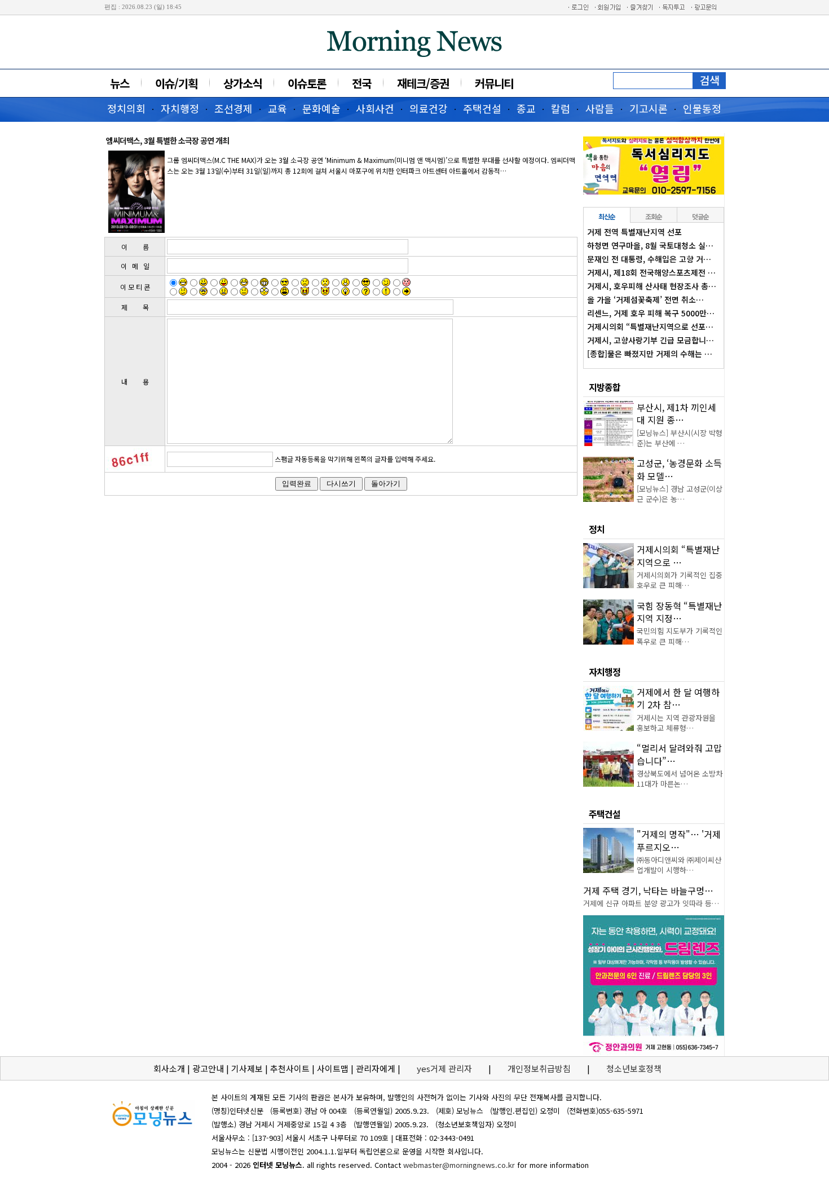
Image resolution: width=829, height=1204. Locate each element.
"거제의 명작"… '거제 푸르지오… (679, 840)
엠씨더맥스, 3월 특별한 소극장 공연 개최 (167, 140)
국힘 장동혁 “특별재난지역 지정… (679, 612)
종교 (526, 108)
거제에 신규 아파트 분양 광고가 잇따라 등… (651, 903)
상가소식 (242, 83)
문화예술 (321, 108)
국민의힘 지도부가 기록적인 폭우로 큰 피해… (679, 635)
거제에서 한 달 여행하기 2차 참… (678, 698)
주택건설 (482, 108)
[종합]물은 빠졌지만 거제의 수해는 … (649, 353)
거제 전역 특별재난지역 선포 (634, 231)
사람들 (599, 108)
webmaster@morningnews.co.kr (459, 1164)
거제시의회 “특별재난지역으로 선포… (650, 326)
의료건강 (428, 108)
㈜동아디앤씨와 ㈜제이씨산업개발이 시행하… (679, 864)
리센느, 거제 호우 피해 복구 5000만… (651, 313)
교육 (277, 108)
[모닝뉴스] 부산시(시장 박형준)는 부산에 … (679, 437)
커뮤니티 (494, 83)
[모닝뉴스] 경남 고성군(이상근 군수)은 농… (679, 493)
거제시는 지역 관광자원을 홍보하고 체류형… (676, 722)
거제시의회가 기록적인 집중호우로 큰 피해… (679, 580)
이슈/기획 (176, 83)
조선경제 (233, 108)
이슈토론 (307, 83)
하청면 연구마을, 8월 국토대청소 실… (650, 245)
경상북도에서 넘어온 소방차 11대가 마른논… (679, 778)
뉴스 (119, 83)
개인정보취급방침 (539, 1068)
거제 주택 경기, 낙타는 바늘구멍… (648, 890)
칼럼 (560, 108)
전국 (361, 83)
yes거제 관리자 (445, 1068)
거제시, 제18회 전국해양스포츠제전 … (651, 272)
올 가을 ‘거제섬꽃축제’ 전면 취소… (645, 299)
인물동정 (702, 108)
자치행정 (180, 108)
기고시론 (648, 108)
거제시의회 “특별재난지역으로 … (678, 555)
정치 (597, 529)
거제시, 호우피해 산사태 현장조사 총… (651, 286)
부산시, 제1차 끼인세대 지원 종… (676, 413)
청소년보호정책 (634, 1068)
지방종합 (604, 387)
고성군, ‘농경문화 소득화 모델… (679, 469)
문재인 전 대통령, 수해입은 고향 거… (649, 258)
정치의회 (126, 108)
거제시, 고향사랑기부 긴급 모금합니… (650, 340)
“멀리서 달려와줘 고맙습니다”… (679, 754)
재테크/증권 (423, 83)
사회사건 (375, 108)
